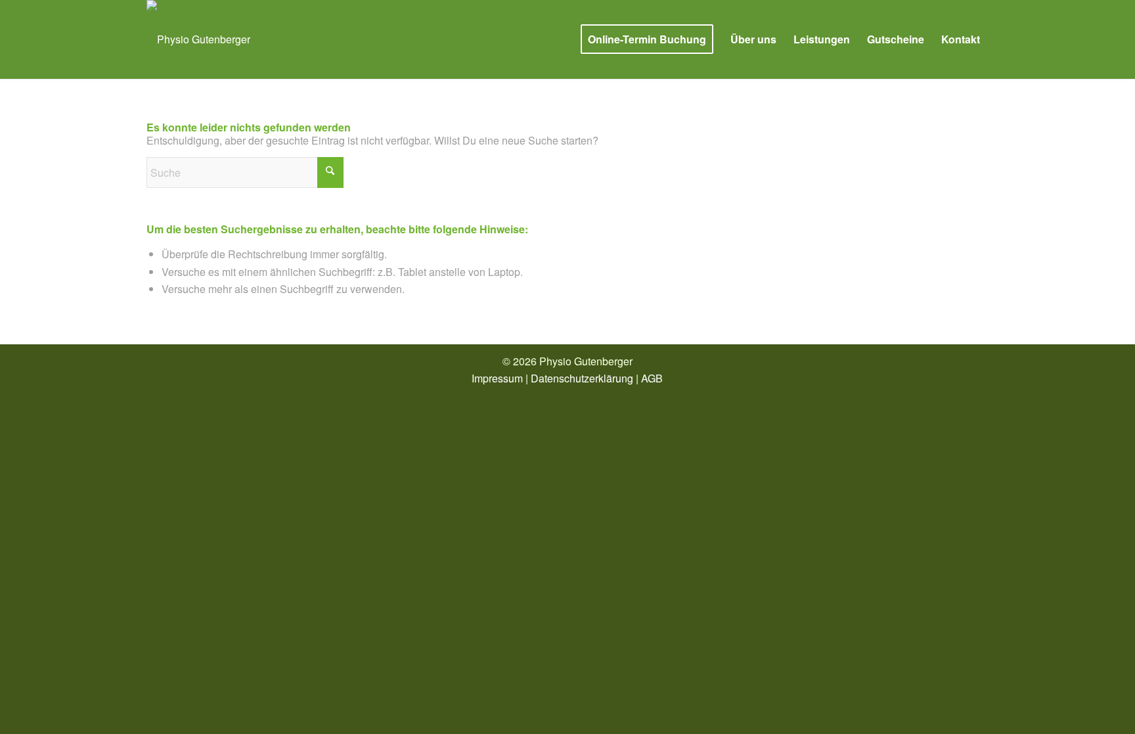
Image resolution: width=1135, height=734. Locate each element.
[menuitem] (647, 39)
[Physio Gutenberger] (198, 39)
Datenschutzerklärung (582, 378)
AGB (652, 378)
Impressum (497, 378)
